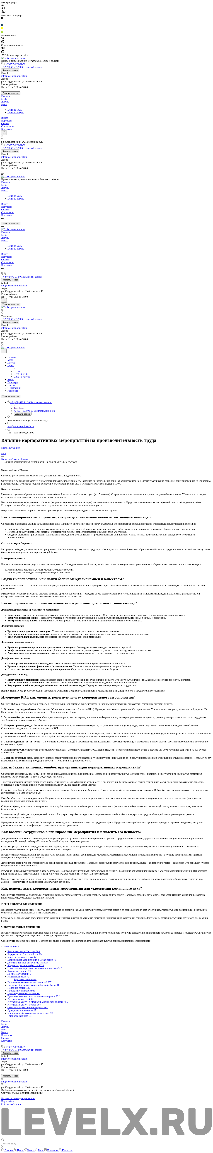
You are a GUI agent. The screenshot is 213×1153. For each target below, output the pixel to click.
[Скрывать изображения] (2, 42)
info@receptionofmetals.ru (14, 76)
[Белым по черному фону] (2, 22)
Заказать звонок (10, 70)
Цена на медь (14, 109)
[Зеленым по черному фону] (2, 32)
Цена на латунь (15, 112)
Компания (6, 1035)
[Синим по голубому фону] (2, 25)
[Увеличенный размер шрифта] (4, 12)
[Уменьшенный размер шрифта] (2, 5)
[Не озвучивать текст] (2, 52)
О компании (7, 126)
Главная (5, 96)
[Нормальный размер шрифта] (3, 8)
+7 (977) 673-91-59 (15, 64)
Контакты (6, 129)
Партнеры (6, 120)
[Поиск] (4, 133)
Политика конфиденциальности (18, 1098)
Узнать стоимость (10, 93)
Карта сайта (7, 1101)
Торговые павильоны (25, 979)
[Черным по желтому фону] (2, 29)
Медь (4, 98)
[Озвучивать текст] (3, 48)
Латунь (5, 101)
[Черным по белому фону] (2, 19)
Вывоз (4, 117)
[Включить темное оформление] (4, 351)
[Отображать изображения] (3, 38)
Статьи (5, 123)
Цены (4, 104)
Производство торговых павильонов (20, 1043)
